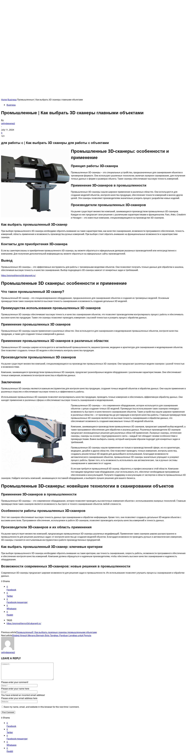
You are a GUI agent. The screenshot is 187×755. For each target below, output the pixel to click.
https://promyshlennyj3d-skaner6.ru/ (18, 275)
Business (12, 99)
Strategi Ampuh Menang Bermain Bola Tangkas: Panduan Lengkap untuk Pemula (51, 635)
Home (4, 99)
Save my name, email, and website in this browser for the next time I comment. (41, 706)
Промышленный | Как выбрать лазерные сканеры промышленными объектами (56, 632)
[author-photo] (7, 649)
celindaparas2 (8, 123)
